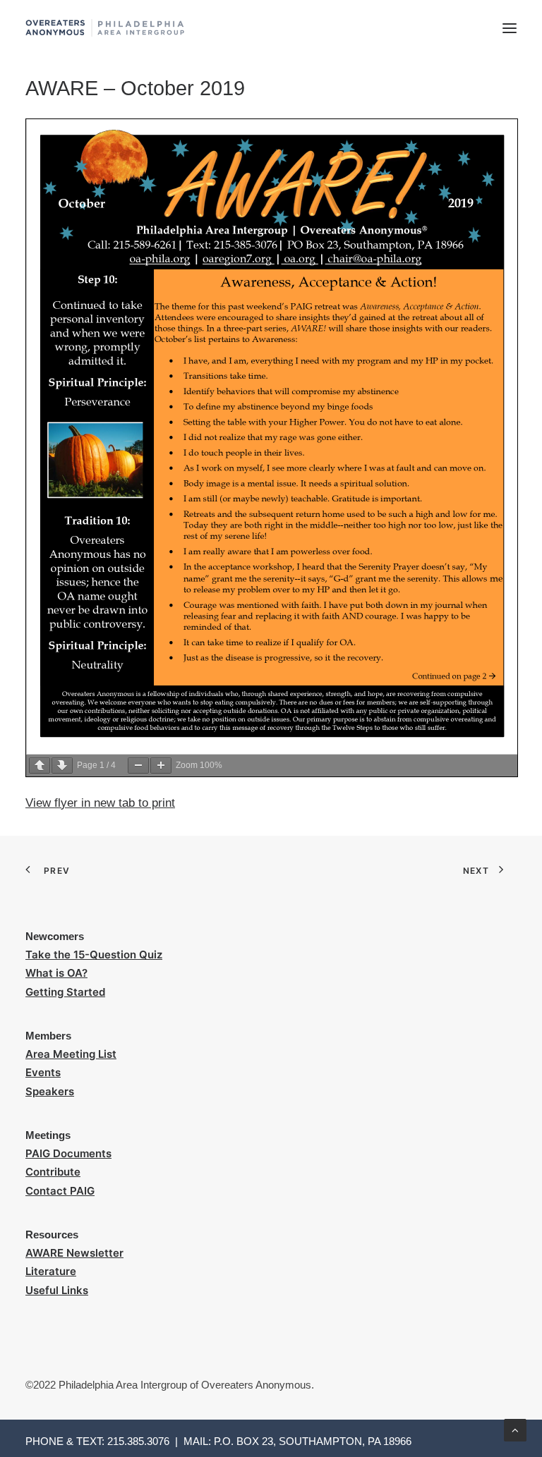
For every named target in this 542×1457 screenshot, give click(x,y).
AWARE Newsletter (74, 1253)
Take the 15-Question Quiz (93, 954)
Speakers (49, 1091)
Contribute (52, 1171)
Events (43, 1072)
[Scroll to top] (515, 1429)
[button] (509, 28)
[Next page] (62, 765)
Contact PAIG (60, 1190)
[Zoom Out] (138, 765)
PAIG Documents (68, 1153)
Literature (50, 1271)
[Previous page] (39, 765)
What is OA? (56, 973)
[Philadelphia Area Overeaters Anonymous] (104, 28)
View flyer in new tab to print (100, 803)
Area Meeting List (70, 1054)
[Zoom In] (160, 765)
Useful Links (56, 1290)
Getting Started (65, 992)
